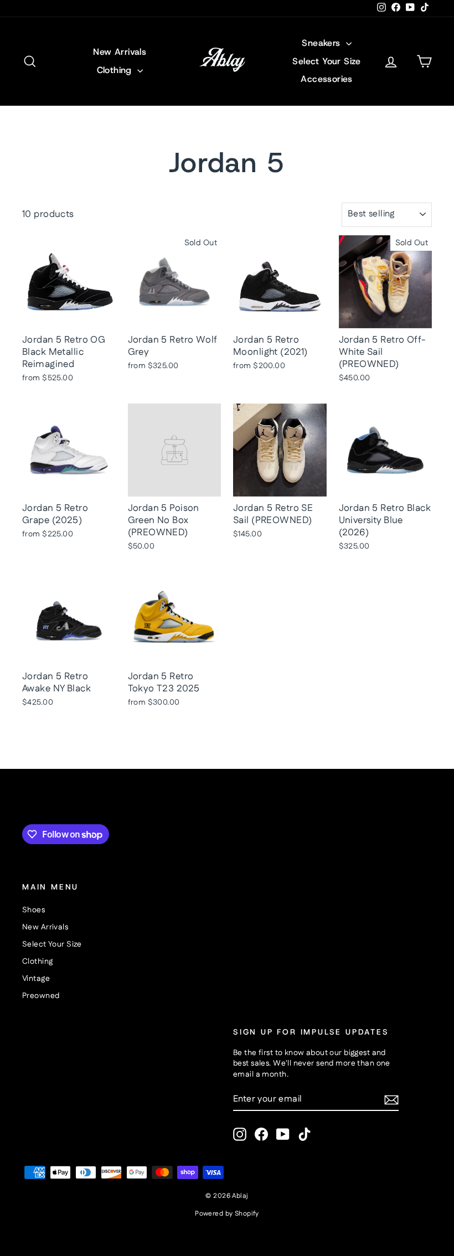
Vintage (36, 978)
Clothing (116, 70)
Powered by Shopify (227, 1213)
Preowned (40, 995)
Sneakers (322, 43)
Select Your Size (326, 61)
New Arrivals (119, 52)
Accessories (326, 79)
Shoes (33, 910)
